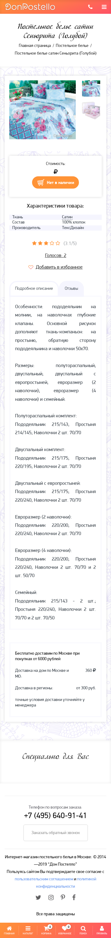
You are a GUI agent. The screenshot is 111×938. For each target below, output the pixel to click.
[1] (34, 243)
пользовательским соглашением (44, 879)
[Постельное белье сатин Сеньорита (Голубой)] (42, 109)
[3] (46, 243)
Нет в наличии (60, 183)
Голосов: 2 (55, 255)
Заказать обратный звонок (55, 833)
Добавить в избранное (59, 267)
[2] (40, 243)
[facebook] (74, 898)
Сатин (67, 217)
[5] (58, 243)
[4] (52, 243)
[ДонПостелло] (30, 6)
